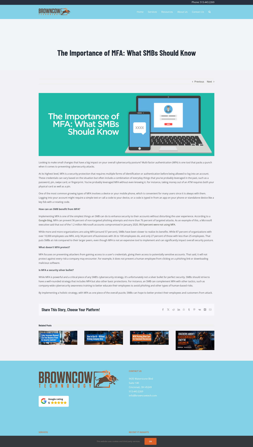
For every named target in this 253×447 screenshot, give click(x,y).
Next (209, 81)
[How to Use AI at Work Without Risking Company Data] (103, 332)
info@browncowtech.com (143, 395)
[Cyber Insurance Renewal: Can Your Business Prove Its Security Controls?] (58, 332)
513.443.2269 (136, 391)
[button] (209, 12)
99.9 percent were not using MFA (157, 224)
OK (150, 441)
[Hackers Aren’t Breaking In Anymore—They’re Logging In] (195, 332)
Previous (199, 81)
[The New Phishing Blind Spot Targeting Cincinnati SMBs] (149, 332)
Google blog (45, 220)
